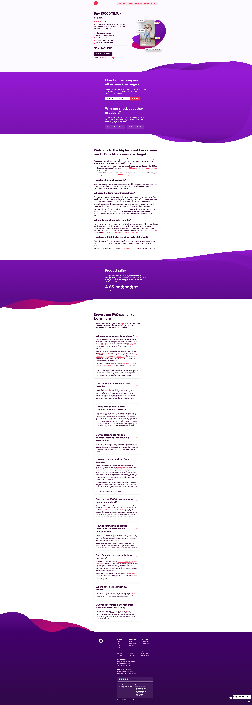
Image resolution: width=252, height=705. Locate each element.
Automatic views (145, 643)
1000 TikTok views (131, 168)
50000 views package (109, 365)
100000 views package (126, 175)
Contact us (132, 655)
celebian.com (129, 699)
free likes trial (130, 397)
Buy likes (131, 641)
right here (124, 324)
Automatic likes (144, 641)
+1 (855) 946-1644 (139, 689)
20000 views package (118, 356)
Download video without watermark (126, 661)
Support (131, 653)
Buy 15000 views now (103, 53)
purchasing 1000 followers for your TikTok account (120, 232)
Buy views (131, 645)
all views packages (109, 58)
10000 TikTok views (119, 353)
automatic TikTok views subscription (115, 509)
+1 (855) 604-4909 (139, 695)
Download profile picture (123, 665)
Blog (118, 645)
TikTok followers (119, 390)
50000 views (109, 175)
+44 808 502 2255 (139, 692)
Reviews (119, 647)
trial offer (126, 248)
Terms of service (145, 655)
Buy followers (132, 643)
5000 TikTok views (105, 345)
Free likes (119, 653)
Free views (119, 655)
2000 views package (149, 168)
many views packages (124, 467)
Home (118, 641)
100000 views (132, 345)
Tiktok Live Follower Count (123, 663)
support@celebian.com (140, 686)
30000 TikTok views (125, 363)
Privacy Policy (144, 653)
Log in (118, 643)
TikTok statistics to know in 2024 (125, 671)
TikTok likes (107, 390)
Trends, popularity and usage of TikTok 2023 (127, 673)
